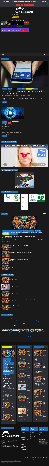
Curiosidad (11, 364)
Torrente (7, 332)
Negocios (40, 232)
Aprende (4, 230)
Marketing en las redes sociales (31, 335)
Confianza (11, 363)
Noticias (19, 88)
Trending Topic (6, 374)
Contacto (32, 445)
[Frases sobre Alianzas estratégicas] (5, 284)
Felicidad (11, 367)
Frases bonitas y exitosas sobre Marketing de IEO (18, 236)
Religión (12, 371)
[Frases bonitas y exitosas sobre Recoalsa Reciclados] (5, 252)
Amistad (9, 358)
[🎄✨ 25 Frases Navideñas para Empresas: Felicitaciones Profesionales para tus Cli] (8, 350)
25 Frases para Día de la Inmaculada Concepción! (12, 323)
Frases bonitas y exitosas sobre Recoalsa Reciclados (21, 252)
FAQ (31, 440)
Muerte (12, 370)
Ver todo (44, 213)
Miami (27, 333)
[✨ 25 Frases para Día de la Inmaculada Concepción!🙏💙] (6, 403)
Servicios (32, 434)
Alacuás (27, 332)
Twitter (16, 233)
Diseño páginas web (41, 333)
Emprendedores (6, 232)
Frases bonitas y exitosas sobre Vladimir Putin (19, 292)
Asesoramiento (33, 436)
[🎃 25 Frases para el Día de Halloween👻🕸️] (38, 411)
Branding (15, 230)
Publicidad (45, 336)
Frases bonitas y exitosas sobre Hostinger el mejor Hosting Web (23, 298)
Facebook (10, 88)
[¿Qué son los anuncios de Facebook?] (22, 385)
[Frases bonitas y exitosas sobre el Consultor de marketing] (5, 305)
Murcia (6, 333)
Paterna (11, 332)
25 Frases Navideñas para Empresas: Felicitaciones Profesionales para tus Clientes (21, 322)
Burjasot (3, 332)
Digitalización (37, 230)
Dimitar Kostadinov (8, 95)
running (16, 129)
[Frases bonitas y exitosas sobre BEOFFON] (5, 245)
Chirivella (20, 332)
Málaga (3, 333)
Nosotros (32, 432)
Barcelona (36, 332)
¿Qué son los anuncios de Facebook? (28, 389)
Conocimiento (25, 230)
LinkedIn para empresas (37, 336)
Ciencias (20, 230)
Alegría (5, 358)
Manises (16, 332)
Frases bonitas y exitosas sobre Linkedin (18, 266)
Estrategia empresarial (26, 232)
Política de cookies (44, 459)
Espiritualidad (6, 367)
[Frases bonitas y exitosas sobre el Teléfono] (5, 277)
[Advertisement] (24, 43)
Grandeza (5, 368)
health (14, 129)
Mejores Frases (34, 232)
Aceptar (18, 4)
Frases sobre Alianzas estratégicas (17, 285)
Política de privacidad (36, 459)
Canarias (17, 333)
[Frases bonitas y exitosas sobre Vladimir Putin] (5, 291)
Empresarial (13, 232)
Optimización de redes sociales (17, 335)
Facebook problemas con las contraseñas (11, 125)
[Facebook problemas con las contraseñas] (12, 107)
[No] (47, 3)
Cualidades (32, 230)
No (22, 4)
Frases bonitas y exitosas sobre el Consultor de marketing (22, 305)
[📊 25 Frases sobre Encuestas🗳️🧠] (6, 415)
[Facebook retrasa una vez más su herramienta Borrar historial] (24, 62)
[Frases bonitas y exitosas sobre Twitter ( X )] (5, 258)
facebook (28, 95)
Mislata (44, 331)
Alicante (44, 332)
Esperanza (5, 366)
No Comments (15, 286)
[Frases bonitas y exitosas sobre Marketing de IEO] (24, 216)
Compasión (6, 363)
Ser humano (6, 373)
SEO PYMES (9, 462)
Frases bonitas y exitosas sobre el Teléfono (19, 278)
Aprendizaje (10, 230)
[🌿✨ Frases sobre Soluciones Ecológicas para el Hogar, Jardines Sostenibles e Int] (22, 395)
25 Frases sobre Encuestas (8, 325)
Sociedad (11, 233)
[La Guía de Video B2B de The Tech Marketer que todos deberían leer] (22, 408)
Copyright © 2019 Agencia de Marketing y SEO (11, 460)
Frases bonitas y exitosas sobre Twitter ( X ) (19, 259)
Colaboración (33, 442)
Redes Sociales (29, 88)
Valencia (41, 331)
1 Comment (15, 279)
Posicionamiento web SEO (13, 336)
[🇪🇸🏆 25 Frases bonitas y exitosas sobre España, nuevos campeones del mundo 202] (38, 350)
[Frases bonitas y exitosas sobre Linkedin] (5, 265)
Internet (14, 88)
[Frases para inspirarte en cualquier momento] (2, 54)
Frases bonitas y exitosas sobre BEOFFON (19, 245)
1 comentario (22, 95)
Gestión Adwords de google (26, 336)
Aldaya (24, 332)
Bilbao (20, 333)
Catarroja (32, 332)
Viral (9, 122)
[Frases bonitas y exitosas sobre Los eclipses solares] (22, 361)
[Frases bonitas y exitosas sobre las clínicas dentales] (22, 373)
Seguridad (35, 88)
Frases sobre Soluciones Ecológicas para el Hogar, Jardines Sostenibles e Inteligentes (21, 320)
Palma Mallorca (11, 333)
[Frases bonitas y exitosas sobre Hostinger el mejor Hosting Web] (5, 298)
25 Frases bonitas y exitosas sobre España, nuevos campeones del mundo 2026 (20, 318)
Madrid (40, 332)
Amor (5, 360)
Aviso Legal (29, 459)
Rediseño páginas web (6, 335)
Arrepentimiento (7, 361)
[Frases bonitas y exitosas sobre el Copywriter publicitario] (22, 349)
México (24, 333)
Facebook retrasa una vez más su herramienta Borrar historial (24, 92)
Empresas (5, 88)
